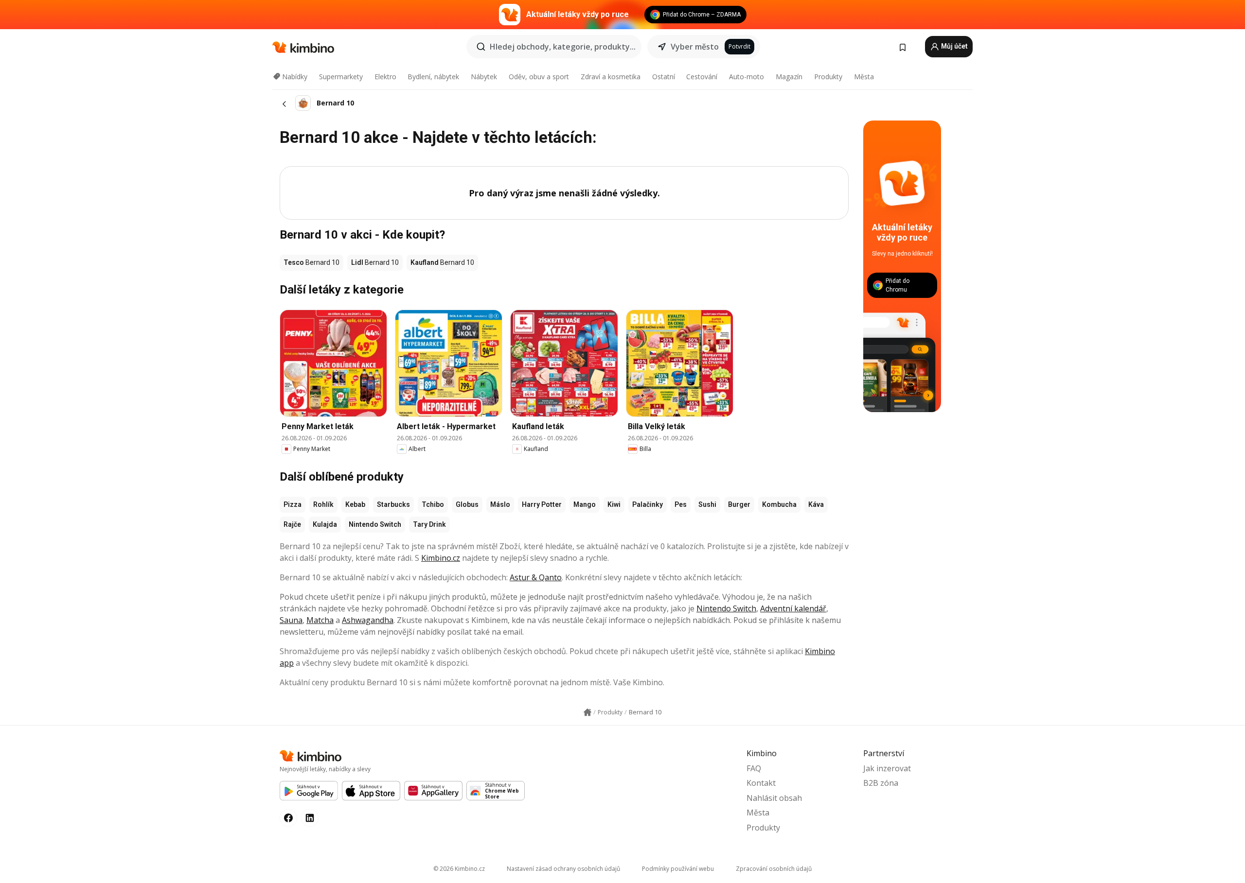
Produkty (828, 76)
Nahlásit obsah (774, 798)
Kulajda (325, 524)
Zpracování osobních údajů (774, 869)
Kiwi (614, 504)
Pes (681, 504)
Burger (739, 504)
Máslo (500, 504)
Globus (467, 504)
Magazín (789, 76)
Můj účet (954, 46)
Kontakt (761, 783)
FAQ (754, 768)
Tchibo (433, 504)
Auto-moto (746, 76)
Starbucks (393, 504)
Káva (816, 504)
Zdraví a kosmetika (610, 76)
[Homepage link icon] (587, 712)
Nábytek (484, 76)
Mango (584, 504)
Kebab (355, 504)
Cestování (701, 76)
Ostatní (663, 76)
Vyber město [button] (695, 46)
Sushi (707, 504)
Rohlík (323, 504)
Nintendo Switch (375, 524)
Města (864, 76)
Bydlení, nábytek (433, 76)
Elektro (385, 76)
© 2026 (459, 869)
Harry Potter (542, 504)
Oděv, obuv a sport (539, 76)
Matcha (320, 620)
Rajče (292, 524)
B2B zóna (880, 783)
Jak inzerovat (887, 768)
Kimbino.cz (440, 558)
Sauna (291, 620)
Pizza (293, 504)
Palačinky (647, 504)
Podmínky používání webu (678, 869)
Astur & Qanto (536, 577)
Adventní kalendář (793, 608)
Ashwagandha (367, 620)
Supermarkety (341, 76)
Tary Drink (429, 524)
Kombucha (779, 504)
